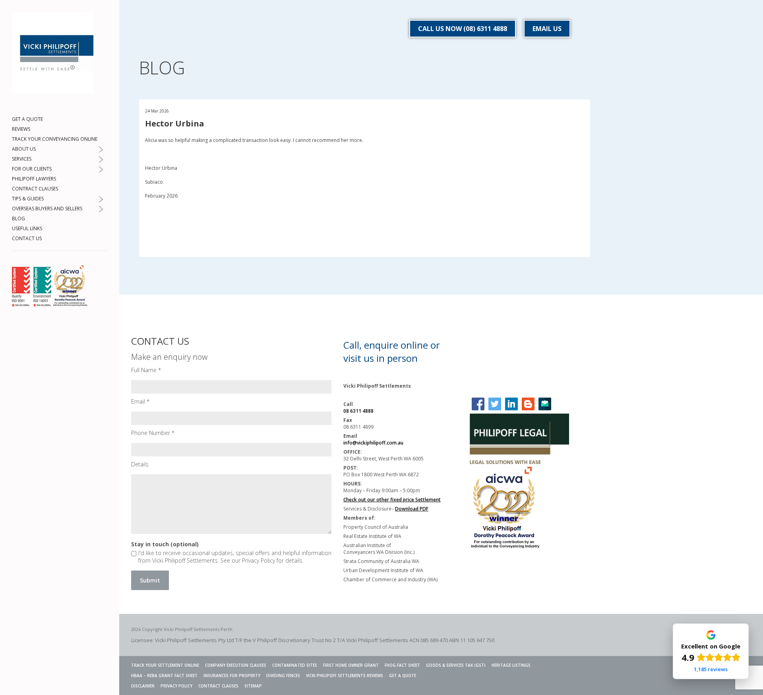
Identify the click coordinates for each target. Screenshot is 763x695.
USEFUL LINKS (27, 228)
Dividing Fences (283, 675)
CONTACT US (27, 238)
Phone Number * (152, 433)
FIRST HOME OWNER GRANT (351, 665)
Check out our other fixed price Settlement (392, 499)
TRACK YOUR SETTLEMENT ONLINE (165, 665)
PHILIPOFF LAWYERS (34, 178)
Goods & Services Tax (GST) (456, 665)
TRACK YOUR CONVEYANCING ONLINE (54, 139)
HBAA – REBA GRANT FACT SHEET (164, 675)
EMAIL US (547, 28)
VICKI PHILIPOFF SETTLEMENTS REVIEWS (344, 675)
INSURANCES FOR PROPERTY (231, 675)
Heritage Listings (511, 665)
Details (140, 464)
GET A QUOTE (27, 119)
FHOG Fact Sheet (402, 665)
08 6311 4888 (358, 411)
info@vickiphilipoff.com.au (373, 442)
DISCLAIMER (143, 686)
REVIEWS (21, 129)
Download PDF (411, 508)
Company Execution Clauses (235, 665)
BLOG (18, 218)
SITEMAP (253, 686)
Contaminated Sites (294, 665)
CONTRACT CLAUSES (35, 188)
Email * (140, 401)
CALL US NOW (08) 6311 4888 (462, 28)
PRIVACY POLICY (176, 686)
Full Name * (146, 370)
